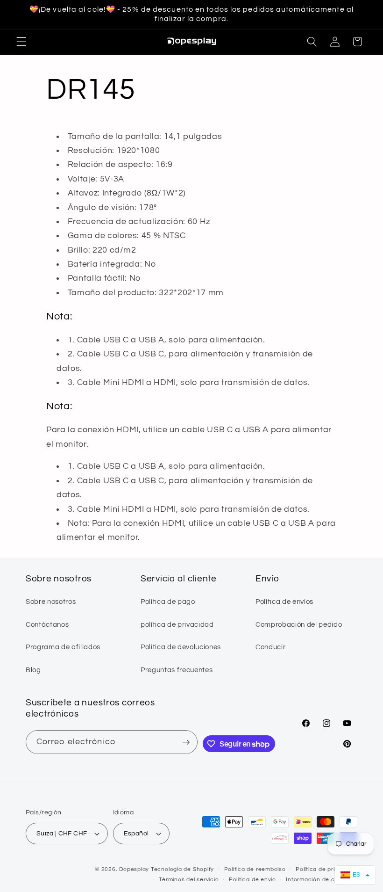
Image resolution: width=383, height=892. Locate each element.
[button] (21, 41)
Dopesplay (134, 869)
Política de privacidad (326, 869)
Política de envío (252, 880)
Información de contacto (321, 880)
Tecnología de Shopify (182, 869)
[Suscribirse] (186, 742)
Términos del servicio (189, 880)
